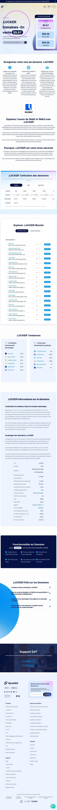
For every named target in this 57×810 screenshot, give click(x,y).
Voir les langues (39, 493)
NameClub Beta (34, 736)
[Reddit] (16, 691)
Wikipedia (40, 508)
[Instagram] (7, 691)
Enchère (47, 244)
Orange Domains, (17, 410)
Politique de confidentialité (8, 797)
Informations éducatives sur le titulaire (30, 797)
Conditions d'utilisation (18, 797)
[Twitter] (11, 691)
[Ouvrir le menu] (54, 6)
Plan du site (33, 754)
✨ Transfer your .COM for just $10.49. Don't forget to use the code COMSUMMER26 (27, 1)
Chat (29, 665)
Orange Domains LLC (37, 505)
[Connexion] (44, 6)
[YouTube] (14, 691)
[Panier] (49, 6)
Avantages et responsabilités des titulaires (46, 797)
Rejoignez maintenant (47, 694)
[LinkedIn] (9, 691)
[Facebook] (4, 691)
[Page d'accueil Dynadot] (2, 6)
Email (29, 661)
